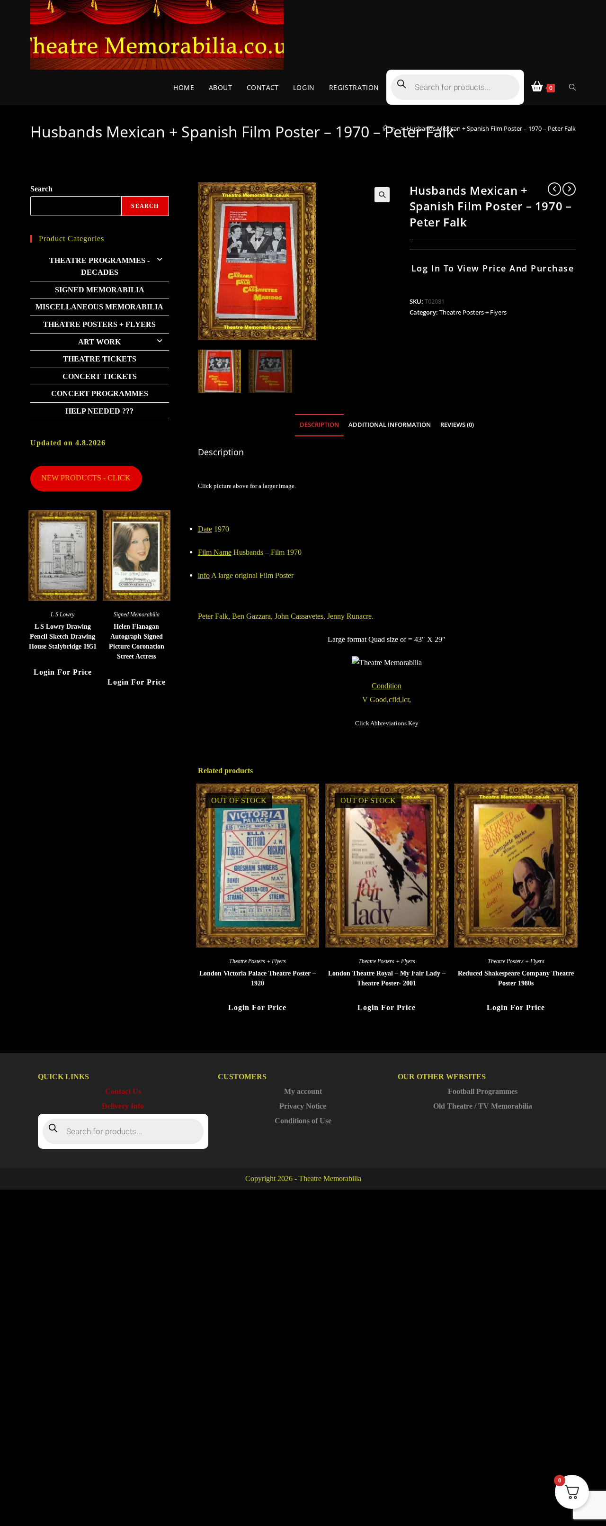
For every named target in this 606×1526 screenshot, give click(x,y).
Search (41, 189)
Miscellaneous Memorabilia (99, 307)
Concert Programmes (99, 393)
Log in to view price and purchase (492, 268)
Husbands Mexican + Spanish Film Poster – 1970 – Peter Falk (491, 128)
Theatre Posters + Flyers (473, 312)
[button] (382, 194)
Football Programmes (482, 1091)
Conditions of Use (303, 1121)
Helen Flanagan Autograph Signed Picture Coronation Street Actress (136, 641)
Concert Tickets (99, 376)
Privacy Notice (302, 1106)
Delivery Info (123, 1106)
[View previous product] (554, 189)
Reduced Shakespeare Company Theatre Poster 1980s (516, 978)
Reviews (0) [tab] (457, 425)
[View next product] (569, 189)
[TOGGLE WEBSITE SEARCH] (572, 87)
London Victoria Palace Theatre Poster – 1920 (257, 978)
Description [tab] (319, 425)
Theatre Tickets (99, 359)
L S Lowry (62, 614)
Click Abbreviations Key (387, 723)
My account (303, 1091)
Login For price (257, 1007)
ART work (99, 342)
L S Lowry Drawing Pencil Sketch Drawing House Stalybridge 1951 (63, 636)
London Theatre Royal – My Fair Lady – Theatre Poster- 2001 (387, 978)
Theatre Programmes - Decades (99, 266)
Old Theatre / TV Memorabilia (482, 1106)
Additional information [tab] (389, 425)
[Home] (386, 128)
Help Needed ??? (99, 411)
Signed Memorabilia (99, 290)
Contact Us (123, 1091)
